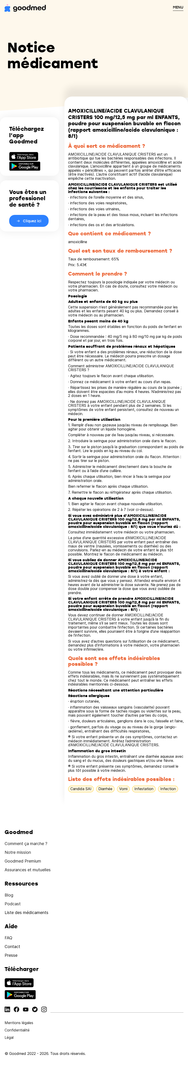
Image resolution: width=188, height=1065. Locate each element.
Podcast (13, 903)
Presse (11, 955)
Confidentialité (17, 1030)
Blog (9, 895)
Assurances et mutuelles (28, 869)
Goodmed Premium (23, 861)
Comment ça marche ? (26, 843)
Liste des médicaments (26, 912)
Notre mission (18, 852)
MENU (178, 7)
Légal (9, 1037)
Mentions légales (19, 1022)
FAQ (8, 937)
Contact (12, 946)
